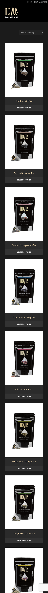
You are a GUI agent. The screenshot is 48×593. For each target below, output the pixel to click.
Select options (24, 107)
